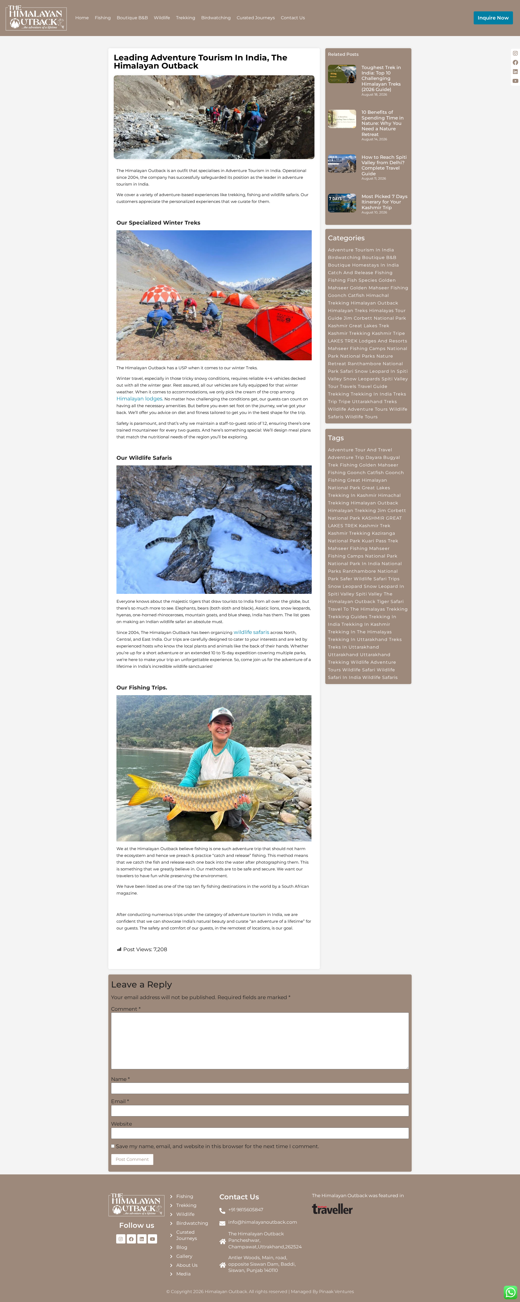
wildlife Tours (361, 416)
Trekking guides (348, 616)
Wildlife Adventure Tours (358, 409)
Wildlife (162, 17)
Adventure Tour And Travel (360, 449)
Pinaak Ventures (336, 1291)
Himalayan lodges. (139, 399)
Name (120, 1079)
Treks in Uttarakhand (353, 647)
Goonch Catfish (346, 295)
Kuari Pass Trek (380, 540)
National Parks (357, 356)
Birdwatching (216, 17)
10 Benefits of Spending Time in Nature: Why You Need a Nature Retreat (383, 123)
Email (120, 1101)
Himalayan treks (348, 310)
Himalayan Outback (374, 503)
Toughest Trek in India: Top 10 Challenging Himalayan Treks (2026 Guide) (381, 78)
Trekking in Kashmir (366, 624)
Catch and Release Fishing (360, 272)
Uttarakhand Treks (374, 401)
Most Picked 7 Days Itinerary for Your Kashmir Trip (385, 202)
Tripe (345, 401)
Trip (332, 401)
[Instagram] (120, 1238)
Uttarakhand (343, 654)
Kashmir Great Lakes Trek (358, 325)
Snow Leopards (361, 378)
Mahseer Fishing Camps (357, 348)
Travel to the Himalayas (356, 609)
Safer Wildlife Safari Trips (370, 578)
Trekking (185, 17)
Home (82, 17)
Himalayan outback (374, 303)
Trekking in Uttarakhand (358, 639)
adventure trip (346, 457)
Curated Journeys (256, 17)
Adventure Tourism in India (361, 249)
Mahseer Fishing (348, 548)
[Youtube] (152, 1238)
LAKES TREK (343, 341)
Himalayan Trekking (352, 510)
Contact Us (293, 17)
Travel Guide (373, 386)
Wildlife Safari (358, 669)
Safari (346, 371)
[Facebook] (131, 1238)
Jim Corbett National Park (375, 318)
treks (395, 639)
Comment (126, 1009)
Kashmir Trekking (349, 333)
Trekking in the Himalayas (360, 631)
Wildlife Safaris (380, 677)
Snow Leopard (345, 586)
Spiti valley (395, 378)
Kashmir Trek (375, 525)
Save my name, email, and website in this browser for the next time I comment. (217, 1146)
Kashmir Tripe (388, 333)
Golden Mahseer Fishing (379, 287)
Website (121, 1123)
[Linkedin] (142, 1238)
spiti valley (369, 594)
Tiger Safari (390, 601)
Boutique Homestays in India (363, 265)
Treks (399, 394)
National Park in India (354, 563)
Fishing (103, 17)
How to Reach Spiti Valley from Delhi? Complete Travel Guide (384, 165)
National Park (381, 556)
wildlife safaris (250, 632)
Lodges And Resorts (383, 341)
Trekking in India (371, 394)
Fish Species (362, 280)
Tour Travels (342, 386)
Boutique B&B (132, 17)
